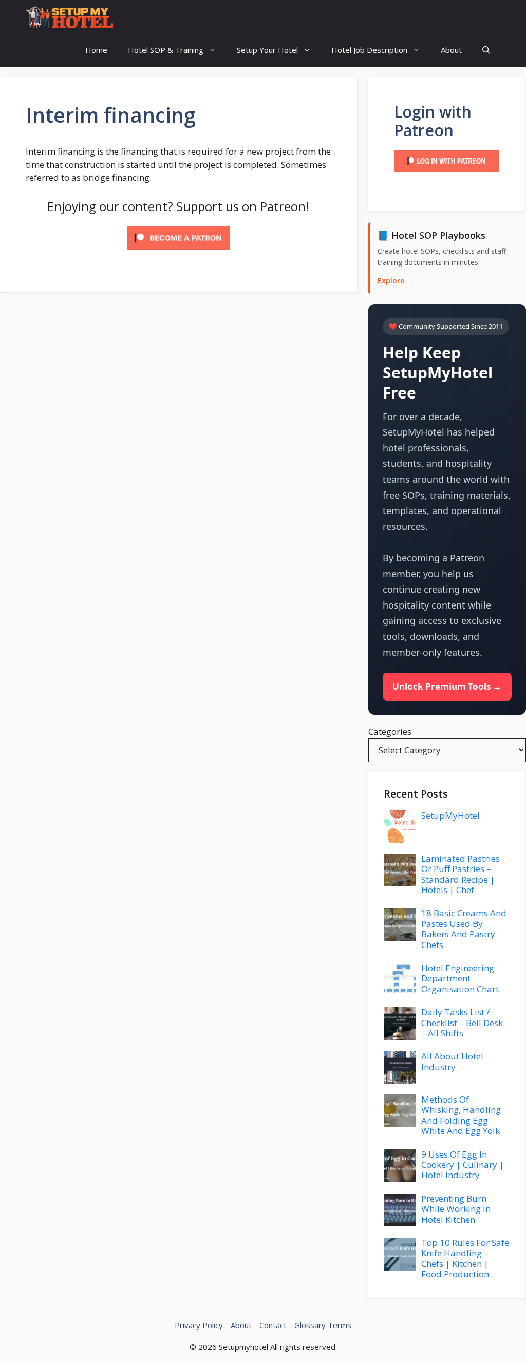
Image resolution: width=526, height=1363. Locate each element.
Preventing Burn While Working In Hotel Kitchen (456, 1208)
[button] (486, 50)
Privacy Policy (199, 1325)
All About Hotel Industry (452, 1061)
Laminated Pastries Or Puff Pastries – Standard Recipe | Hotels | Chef (460, 874)
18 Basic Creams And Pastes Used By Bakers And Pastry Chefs (463, 928)
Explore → (396, 281)
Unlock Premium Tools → (446, 686)
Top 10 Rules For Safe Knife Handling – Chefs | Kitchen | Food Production (465, 1258)
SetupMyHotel (450, 815)
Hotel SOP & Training (165, 50)
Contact (273, 1325)
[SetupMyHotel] (70, 16)
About (451, 50)
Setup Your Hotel (267, 50)
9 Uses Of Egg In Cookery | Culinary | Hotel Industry (462, 1164)
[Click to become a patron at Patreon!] (178, 252)
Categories (389, 731)
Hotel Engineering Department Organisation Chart (460, 978)
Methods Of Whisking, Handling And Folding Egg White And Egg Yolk (461, 1115)
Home (96, 50)
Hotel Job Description (369, 50)
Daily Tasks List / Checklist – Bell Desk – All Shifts (462, 1022)
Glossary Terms (322, 1325)
